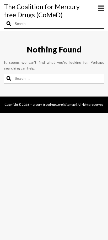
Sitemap (69, 104)
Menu (99, 8)
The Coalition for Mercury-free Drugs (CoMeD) (43, 11)
